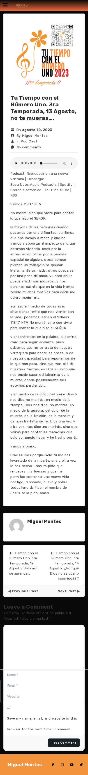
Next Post (67, 591)
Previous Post (25, 591)
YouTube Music (57, 190)
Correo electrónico (25, 190)
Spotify (66, 185)
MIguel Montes (35, 136)
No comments (28, 147)
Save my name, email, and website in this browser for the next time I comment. (42, 723)
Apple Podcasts (43, 185)
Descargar (35, 179)
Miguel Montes (25, 764)
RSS (13, 195)
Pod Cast (29, 141)
